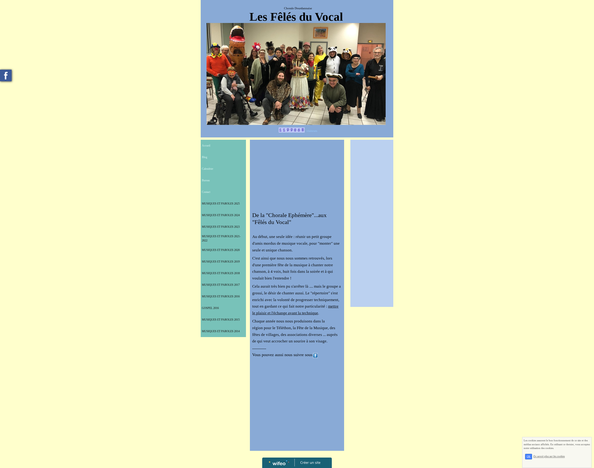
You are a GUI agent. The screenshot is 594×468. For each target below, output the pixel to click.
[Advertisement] (297, 176)
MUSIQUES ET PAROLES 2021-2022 (221, 238)
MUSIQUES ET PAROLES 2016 (221, 296)
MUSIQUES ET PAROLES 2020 (221, 250)
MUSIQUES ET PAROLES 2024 (221, 215)
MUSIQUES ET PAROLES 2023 (221, 226)
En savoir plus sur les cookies (549, 456)
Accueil (206, 145)
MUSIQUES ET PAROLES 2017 (221, 284)
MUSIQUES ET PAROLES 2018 (221, 273)
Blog (204, 157)
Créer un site (310, 462)
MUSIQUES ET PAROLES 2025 (221, 203)
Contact (206, 192)
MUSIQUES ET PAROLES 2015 (221, 319)
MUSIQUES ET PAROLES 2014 (221, 331)
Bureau (206, 180)
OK (528, 456)
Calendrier (207, 168)
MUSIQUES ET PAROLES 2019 (221, 261)
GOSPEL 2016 (210, 308)
